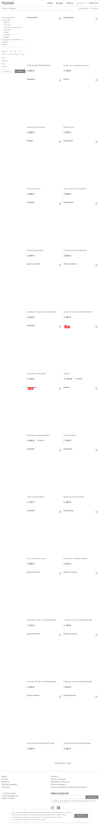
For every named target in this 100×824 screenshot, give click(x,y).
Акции (4, 776)
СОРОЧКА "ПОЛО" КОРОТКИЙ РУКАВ (41, 312)
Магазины (59, 3)
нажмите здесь (40, 819)
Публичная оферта (58, 784)
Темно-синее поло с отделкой (74, 189)
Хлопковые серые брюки (36, 373)
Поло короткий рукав (35, 250)
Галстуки (7, 25)
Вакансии (5, 782)
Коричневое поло (34, 189)
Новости (5, 779)
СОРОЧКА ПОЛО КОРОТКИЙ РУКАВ (40, 743)
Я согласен (81, 816)
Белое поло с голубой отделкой (75, 558)
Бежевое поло (68, 127)
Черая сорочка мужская (36, 127)
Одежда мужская (8, 18)
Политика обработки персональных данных (69, 787)
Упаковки (7, 35)
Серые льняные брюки (35, 497)
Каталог (50, 3)
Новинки (5, 42)
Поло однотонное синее (36, 558)
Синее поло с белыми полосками (76, 65)
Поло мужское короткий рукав (75, 250)
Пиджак (66, 373)
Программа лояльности (60, 782)
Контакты (70, 3)
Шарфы (7, 37)
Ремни (6, 32)
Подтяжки (8, 30)
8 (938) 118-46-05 (93, 3)
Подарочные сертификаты (12, 40)
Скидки (4, 44)
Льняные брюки (69, 435)
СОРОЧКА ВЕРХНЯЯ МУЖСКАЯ (38, 65)
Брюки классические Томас (73, 497)
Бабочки (7, 22)
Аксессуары (6, 20)
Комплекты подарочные (13, 27)
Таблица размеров (9, 784)
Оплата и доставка (58, 779)
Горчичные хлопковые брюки (38, 435)
